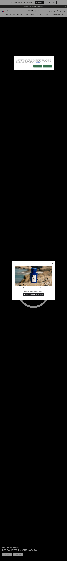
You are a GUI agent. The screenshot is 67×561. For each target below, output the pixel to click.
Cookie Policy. (37, 62)
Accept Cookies (48, 66)
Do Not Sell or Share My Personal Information (22, 67)
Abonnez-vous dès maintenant (33, 294)
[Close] (53, 263)
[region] (34, 63)
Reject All (38, 66)
